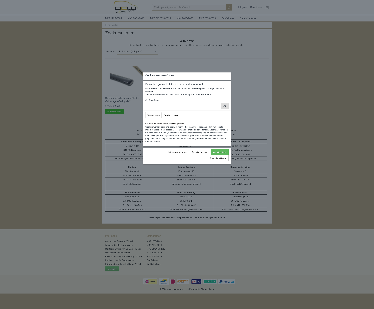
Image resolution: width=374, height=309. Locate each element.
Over (176, 115)
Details (167, 115)
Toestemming (153, 115)
